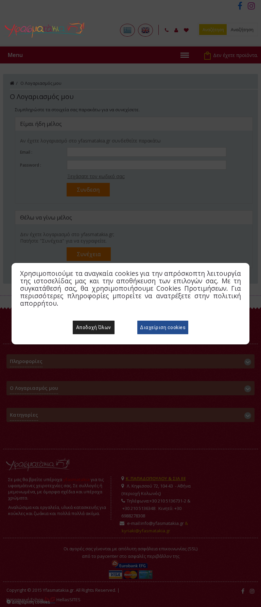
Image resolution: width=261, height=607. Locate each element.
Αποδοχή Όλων (93, 327)
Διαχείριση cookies (163, 327)
